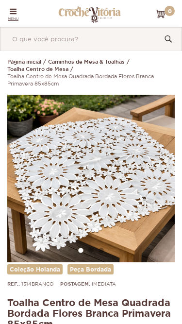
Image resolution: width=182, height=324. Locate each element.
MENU (13, 18)
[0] (160, 14)
